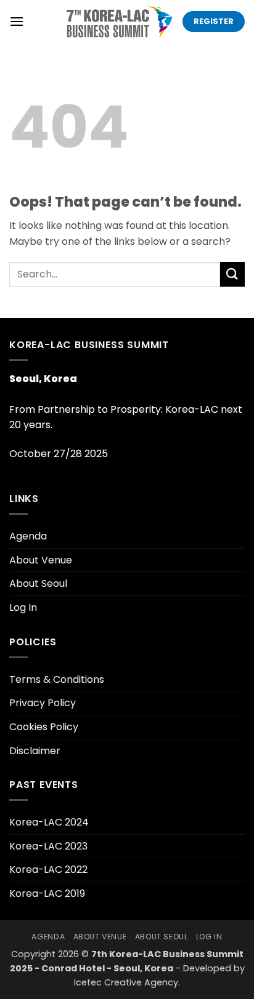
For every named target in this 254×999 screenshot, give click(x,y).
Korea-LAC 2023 (48, 846)
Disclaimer (34, 751)
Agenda (28, 536)
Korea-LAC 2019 (47, 893)
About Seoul (38, 583)
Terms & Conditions (56, 679)
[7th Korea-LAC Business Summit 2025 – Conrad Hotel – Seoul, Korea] (117, 21)
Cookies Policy (43, 727)
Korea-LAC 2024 (49, 822)
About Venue (40, 560)
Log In (23, 607)
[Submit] (232, 274)
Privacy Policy (42, 703)
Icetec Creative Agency (126, 982)
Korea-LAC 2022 (48, 869)
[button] (16, 21)
